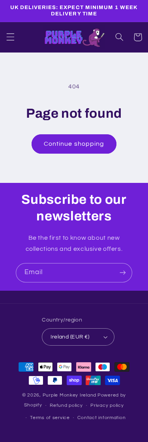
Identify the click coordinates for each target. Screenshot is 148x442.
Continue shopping (74, 144)
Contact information (101, 418)
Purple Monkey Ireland (69, 395)
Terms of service (50, 418)
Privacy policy (107, 405)
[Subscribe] (123, 272)
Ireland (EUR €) (70, 337)
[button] (10, 37)
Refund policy (66, 405)
